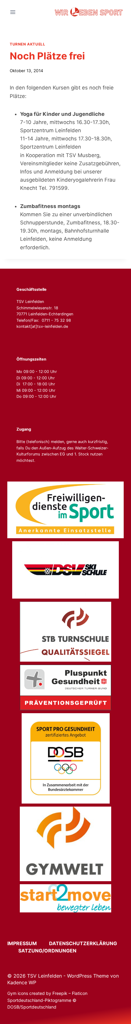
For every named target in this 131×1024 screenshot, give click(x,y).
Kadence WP (21, 982)
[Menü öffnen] (13, 12)
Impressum (27, 943)
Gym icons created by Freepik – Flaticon (47, 993)
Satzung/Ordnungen (47, 951)
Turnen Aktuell (27, 44)
